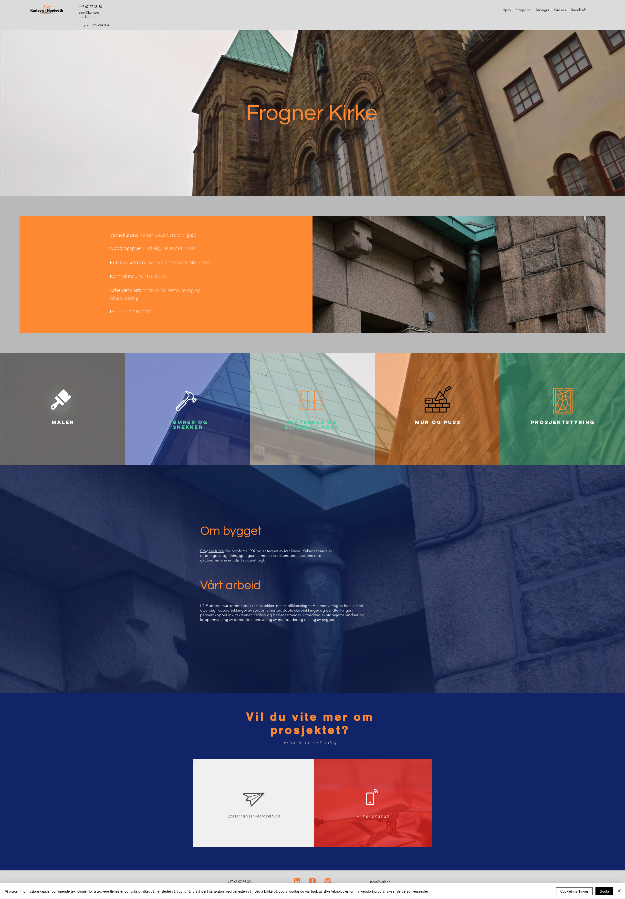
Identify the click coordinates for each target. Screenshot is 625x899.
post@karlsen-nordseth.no (254, 816)
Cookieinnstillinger (574, 891)
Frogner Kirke (212, 551)
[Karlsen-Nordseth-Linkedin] (297, 881)
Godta (604, 891)
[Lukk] (619, 891)
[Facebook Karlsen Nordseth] (312, 881)
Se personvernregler (412, 891)
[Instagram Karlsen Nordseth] (327, 881)
